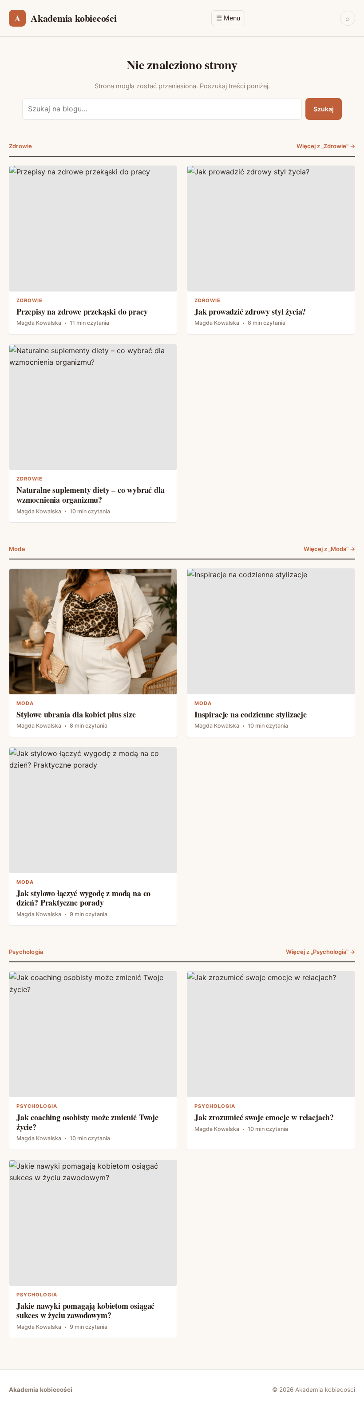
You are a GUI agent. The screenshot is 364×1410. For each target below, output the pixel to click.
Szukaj (323, 109)
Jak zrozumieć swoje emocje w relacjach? (271, 1060)
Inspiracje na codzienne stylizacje (271, 653)
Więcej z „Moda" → (329, 549)
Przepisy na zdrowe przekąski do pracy (93, 250)
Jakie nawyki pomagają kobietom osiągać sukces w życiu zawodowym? (93, 1249)
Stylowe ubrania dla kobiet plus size (93, 653)
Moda (17, 548)
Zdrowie (20, 146)
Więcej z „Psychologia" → (320, 952)
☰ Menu (228, 18)
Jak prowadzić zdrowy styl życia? (271, 250)
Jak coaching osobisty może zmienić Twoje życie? (93, 1060)
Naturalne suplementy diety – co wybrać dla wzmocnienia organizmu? (93, 433)
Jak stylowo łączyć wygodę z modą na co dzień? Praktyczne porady (93, 836)
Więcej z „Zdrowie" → (326, 146)
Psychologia (26, 951)
